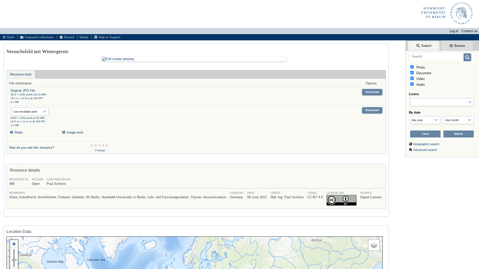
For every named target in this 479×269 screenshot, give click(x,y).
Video (420, 79)
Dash (10, 37)
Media (84, 37)
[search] (442, 56)
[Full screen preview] (194, 59)
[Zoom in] (14, 244)
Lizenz (414, 94)
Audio (420, 84)
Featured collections (39, 37)
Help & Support (109, 37)
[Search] (467, 57)
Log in (454, 31)
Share (18, 132)
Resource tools (21, 74)
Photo (420, 67)
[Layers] (373, 245)
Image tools (75, 132)
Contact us (470, 31)
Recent (68, 37)
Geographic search (426, 144)
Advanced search (425, 150)
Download (372, 91)
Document (423, 73)
